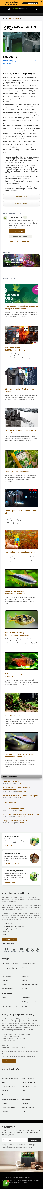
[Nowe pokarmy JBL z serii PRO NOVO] (21, 549)
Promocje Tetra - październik (17, 472)
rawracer (20, 810)
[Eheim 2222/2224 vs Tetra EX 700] (21, 51)
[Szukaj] (9, 10)
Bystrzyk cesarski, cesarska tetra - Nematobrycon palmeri (19, 755)
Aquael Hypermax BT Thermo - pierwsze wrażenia (22, 814)
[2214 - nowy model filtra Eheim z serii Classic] (21, 386)
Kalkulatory (5, 934)
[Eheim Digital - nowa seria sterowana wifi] (21, 508)
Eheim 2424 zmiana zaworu (13, 808)
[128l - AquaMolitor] (21, 712)
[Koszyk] (36, 9)
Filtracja (23, 18)
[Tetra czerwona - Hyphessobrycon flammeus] (21, 671)
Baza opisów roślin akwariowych (13, 926)
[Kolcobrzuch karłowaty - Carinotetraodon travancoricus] (21, 630)
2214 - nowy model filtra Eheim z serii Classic (20, 390)
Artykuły (17, 18)
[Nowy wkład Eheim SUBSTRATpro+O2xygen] (21, 345)
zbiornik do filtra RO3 (11, 781)
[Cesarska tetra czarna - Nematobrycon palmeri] (21, 588)
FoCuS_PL (20, 783)
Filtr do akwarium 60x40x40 (13, 802)
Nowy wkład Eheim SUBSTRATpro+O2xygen (15, 348)
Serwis (11, 18)
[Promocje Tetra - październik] (21, 469)
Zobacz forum (9, 939)
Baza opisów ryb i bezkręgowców (13, 929)
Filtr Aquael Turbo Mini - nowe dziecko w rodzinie (20, 431)
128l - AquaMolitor (12, 715)
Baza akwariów (7, 923)
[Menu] (2, 9)
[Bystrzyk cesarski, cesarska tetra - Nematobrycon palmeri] (21, 751)
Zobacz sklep (9, 1061)
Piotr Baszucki (21, 791)
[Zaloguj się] (32, 9)
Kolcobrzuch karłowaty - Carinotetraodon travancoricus (18, 633)
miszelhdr (21, 798)
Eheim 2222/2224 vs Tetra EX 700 (19, 28)
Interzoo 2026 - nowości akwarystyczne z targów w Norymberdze (21, 307)
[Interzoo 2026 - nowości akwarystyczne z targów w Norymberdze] (21, 303)
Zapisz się (34, 1140)
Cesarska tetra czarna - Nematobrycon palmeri (15, 592)
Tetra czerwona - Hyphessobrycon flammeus (19, 675)
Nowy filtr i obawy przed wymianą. (16, 821)
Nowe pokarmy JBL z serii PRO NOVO (20, 552)
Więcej (30, 1147)
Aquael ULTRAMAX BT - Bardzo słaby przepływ (20, 796)
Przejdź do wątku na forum (19, 241)
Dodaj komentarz (17, 231)
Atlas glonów (6, 932)
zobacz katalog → (30, 3)
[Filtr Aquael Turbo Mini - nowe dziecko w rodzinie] (21, 427)
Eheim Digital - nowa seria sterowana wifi (20, 512)
